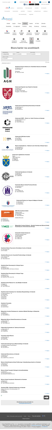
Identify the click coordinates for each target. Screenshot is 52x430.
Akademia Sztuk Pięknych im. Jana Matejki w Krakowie (14, 282)
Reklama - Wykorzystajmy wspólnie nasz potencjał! (14, 416)
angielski (31, 14)
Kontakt (25, 416)
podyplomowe (37, 11)
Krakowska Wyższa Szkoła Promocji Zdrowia (26, 184)
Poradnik (38, 41)
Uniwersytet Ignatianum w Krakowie (23, 172)
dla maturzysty (28, 8)
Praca (19, 23)
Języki (13, 23)
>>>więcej (47, 73)
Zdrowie (43, 23)
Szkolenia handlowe (14, 41)
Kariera (25, 23)
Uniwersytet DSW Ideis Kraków (22, 136)
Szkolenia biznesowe (29, 33)
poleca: (12, 8)
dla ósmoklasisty (22, 14)
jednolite (23, 11)
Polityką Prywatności (36, 425)
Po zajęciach (17, 26)
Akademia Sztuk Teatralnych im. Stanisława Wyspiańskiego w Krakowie (18, 291)
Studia (8, 23)
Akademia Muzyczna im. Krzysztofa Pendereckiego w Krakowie (16, 255)
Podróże (24, 26)
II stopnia (30, 11)
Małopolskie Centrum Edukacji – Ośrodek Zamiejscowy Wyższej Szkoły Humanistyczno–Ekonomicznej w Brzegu (32, 226)
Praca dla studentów (36, 416)
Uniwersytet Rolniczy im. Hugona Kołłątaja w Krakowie (29, 200)
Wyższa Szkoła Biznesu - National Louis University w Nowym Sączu (31, 145)
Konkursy (36, 26)
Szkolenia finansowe (44, 33)
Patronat (29, 416)
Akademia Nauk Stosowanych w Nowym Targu (12, 273)
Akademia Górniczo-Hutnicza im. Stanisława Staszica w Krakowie (30, 66)
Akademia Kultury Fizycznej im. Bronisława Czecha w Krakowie (16, 248)
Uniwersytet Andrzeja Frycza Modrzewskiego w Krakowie (14, 343)
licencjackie (7, 11)
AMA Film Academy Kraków (21, 210)
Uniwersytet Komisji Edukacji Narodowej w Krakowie (27, 105)
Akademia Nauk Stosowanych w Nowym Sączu (12, 265)
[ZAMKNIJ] (45, 426)
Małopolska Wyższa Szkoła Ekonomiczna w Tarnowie (13, 319)
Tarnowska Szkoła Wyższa (7, 335)
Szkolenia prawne (37, 33)
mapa (48, 62)
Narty (30, 26)
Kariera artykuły (14, 33)
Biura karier (31, 41)
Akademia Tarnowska (6, 303)
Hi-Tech (37, 23)
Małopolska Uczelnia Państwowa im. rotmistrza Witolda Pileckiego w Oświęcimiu (20, 311)
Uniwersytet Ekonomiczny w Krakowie (10, 354)
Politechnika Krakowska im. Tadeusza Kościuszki (13, 327)
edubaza (45, 11)
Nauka (31, 23)
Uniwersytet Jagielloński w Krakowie (21, 154)
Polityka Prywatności (26, 418)
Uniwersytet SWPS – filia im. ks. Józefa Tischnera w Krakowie (29, 118)
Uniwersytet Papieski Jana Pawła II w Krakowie (26, 87)
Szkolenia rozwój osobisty (23, 41)
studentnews (20, 8)
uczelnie (37, 8)
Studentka (8, 26)
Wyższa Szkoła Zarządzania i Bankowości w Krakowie (14, 379)
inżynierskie (15, 11)
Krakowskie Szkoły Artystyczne (22, 232)
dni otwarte (43, 8)
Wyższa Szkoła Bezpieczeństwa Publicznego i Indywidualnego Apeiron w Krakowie (21, 362)
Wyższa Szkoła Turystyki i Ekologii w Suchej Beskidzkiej (14, 370)
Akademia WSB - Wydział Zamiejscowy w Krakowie (13, 387)
